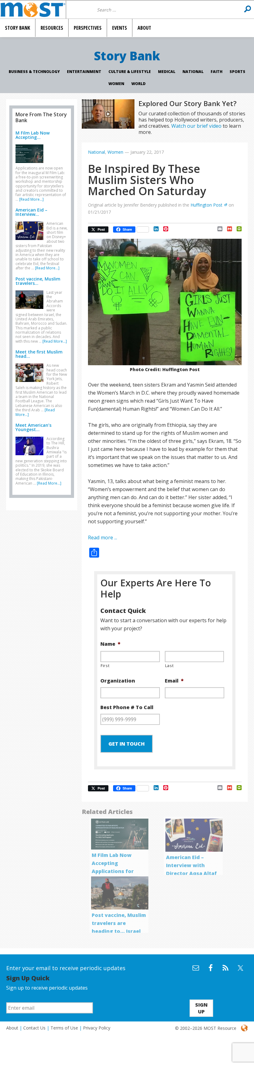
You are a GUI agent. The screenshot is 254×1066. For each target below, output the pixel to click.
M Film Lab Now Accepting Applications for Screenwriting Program (113, 871)
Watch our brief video (196, 125)
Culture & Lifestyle (129, 71)
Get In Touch (126, 743)
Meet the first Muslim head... (39, 354)
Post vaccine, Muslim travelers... (37, 281)
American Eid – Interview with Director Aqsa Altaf (191, 865)
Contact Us (34, 1028)
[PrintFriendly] (237, 228)
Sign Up (201, 1008)
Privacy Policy (96, 1028)
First (105, 665)
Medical (166, 71)
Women (116, 83)
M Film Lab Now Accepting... (32, 135)
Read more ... (102, 537)
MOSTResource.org (33, 10)
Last (169, 665)
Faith (216, 71)
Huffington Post (206, 205)
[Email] (217, 228)
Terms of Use (64, 1028)
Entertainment (84, 71)
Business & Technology (34, 71)
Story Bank (127, 56)
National (193, 71)
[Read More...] (31, 199)
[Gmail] (227, 228)
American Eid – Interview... (31, 212)
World (138, 83)
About (12, 1028)
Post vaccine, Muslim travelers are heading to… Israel (119, 923)
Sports (237, 71)
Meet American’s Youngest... (33, 427)
